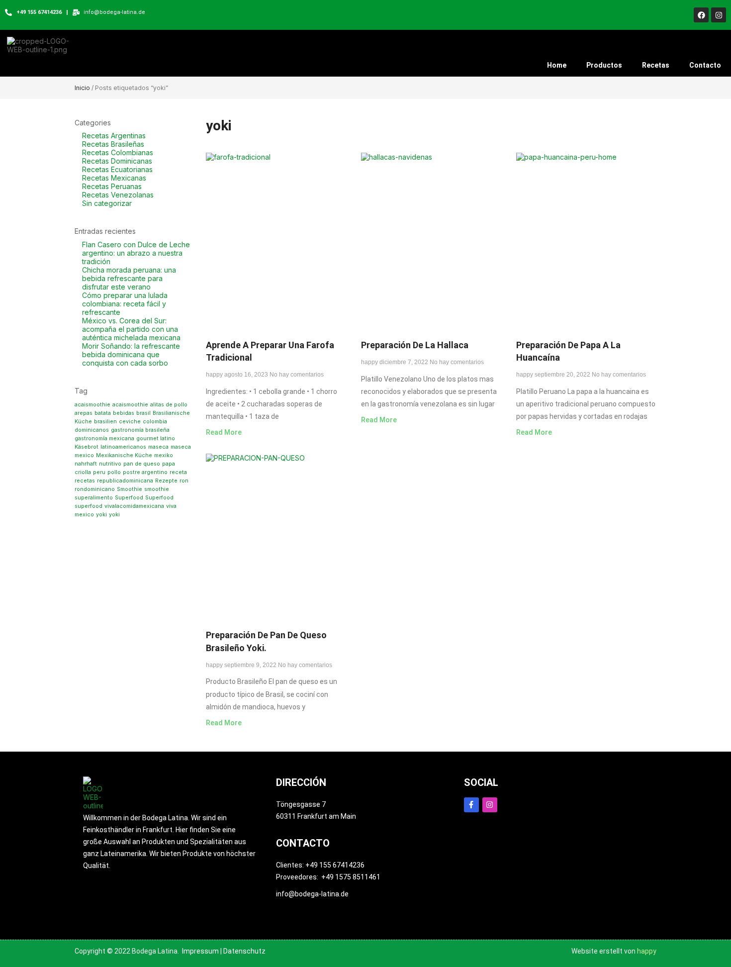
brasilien (105, 421)
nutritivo (110, 464)
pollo (114, 472)
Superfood (129, 497)
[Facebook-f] (471, 804)
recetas (85, 481)
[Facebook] (701, 14)
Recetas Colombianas (117, 152)
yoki (101, 514)
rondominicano (95, 489)
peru (99, 472)
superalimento (94, 497)
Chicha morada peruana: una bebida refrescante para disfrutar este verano (129, 278)
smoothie (156, 489)
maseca (158, 447)
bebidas (123, 413)
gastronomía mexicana (104, 438)
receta (178, 472)
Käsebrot (86, 447)
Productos (604, 65)
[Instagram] (718, 14)
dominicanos (92, 430)
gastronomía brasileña (140, 430)
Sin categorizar (107, 203)
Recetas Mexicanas (114, 178)
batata (102, 413)
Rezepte (166, 481)
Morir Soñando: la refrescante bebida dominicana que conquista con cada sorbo (131, 354)
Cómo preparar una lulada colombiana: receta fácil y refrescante (125, 303)
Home (556, 65)
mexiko (163, 455)
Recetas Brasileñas (113, 144)
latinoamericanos (123, 447)
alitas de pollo (168, 404)
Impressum (200, 951)
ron (184, 481)
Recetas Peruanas (112, 186)
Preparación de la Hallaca (414, 345)
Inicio (82, 88)
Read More (224, 432)
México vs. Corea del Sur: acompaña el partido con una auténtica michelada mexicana (131, 329)
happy (646, 951)
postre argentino (145, 472)
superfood (88, 506)
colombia (155, 421)
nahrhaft (86, 464)
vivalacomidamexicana (134, 506)
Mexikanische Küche (124, 455)
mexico (84, 455)
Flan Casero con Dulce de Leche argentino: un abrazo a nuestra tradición (136, 253)
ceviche (130, 421)
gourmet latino (155, 438)
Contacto (705, 65)
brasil (143, 413)
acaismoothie (92, 404)
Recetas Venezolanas (118, 195)
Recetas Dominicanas (117, 161)
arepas (83, 413)
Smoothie (129, 489)
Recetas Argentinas (114, 135)
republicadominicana (125, 481)
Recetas (655, 65)
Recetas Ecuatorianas (117, 169)
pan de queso (141, 464)
